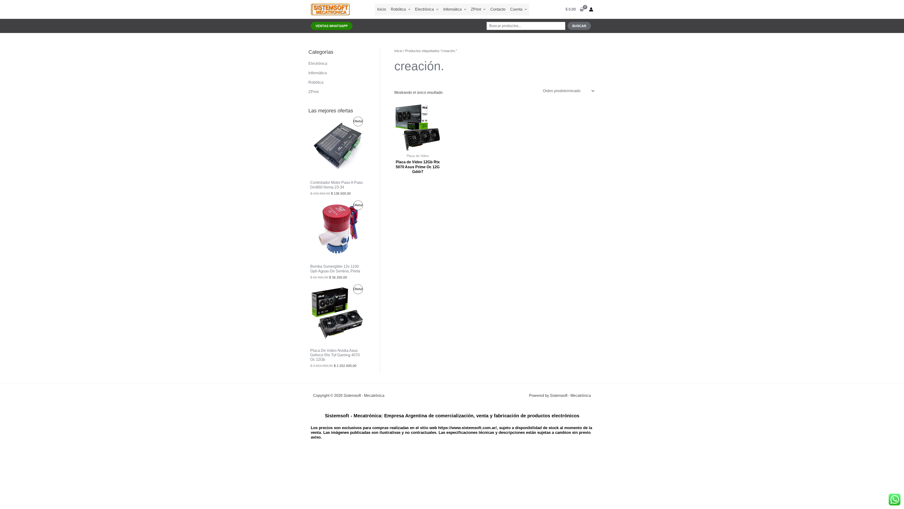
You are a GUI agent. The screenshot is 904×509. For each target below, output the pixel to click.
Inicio (381, 9)
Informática (452, 9)
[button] (331, 26)
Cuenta (516, 9)
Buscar (579, 26)
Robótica (398, 9)
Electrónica (424, 9)
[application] (408, 9)
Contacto (497, 9)
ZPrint (476, 9)
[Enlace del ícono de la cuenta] (591, 9)
